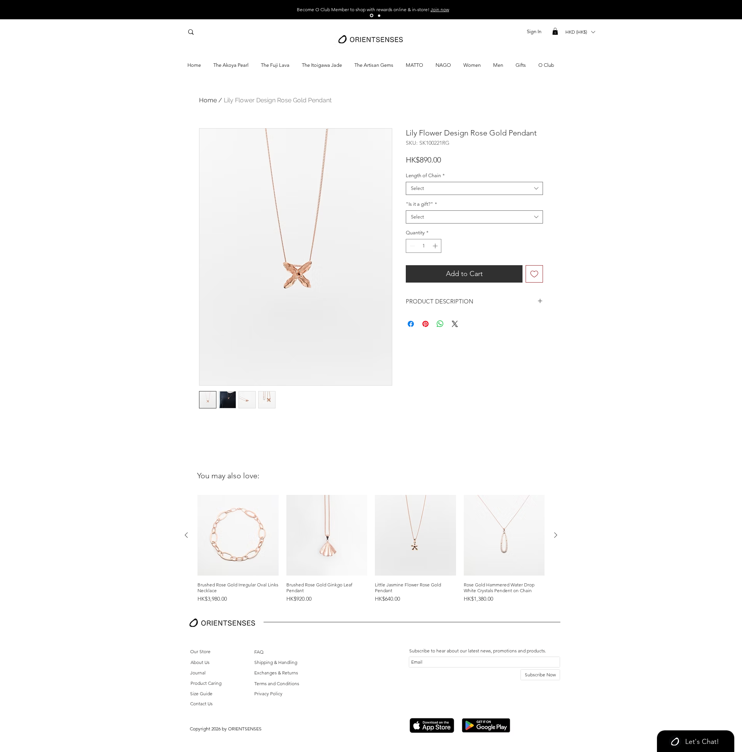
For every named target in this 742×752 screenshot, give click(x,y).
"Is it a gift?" (421, 204)
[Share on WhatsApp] (440, 324)
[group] (371, 549)
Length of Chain (425, 175)
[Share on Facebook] (410, 324)
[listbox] (580, 31)
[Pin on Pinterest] (425, 324)
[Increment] (436, 245)
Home (208, 100)
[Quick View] (238, 535)
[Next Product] (555, 535)
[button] (555, 31)
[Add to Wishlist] (534, 274)
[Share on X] (454, 324)
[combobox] (474, 188)
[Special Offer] (371, 15)
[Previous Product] (186, 535)
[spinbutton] (423, 245)
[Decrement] (411, 245)
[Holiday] (379, 15)
